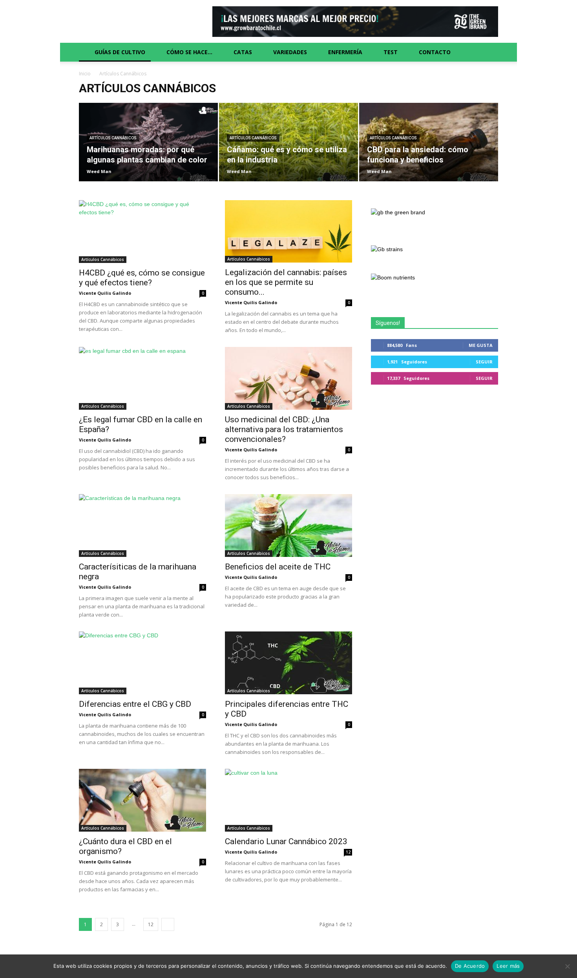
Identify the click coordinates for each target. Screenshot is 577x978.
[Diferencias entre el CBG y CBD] (142, 662)
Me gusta (481, 345)
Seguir (484, 362)
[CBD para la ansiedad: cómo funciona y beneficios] (428, 146)
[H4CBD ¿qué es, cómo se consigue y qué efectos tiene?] (142, 231)
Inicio (85, 73)
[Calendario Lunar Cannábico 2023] (288, 800)
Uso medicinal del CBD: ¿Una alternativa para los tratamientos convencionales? (284, 429)
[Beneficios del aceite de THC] (288, 525)
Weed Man (99, 171)
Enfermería (345, 52)
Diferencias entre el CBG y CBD (135, 704)
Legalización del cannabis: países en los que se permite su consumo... (286, 282)
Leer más (508, 966)
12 (348, 852)
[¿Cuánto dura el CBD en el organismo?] (142, 800)
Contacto (435, 52)
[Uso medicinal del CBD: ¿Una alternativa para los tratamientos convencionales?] (288, 378)
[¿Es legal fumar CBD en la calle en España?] (142, 378)
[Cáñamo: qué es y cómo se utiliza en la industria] (288, 146)
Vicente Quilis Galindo (105, 293)
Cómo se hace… (189, 52)
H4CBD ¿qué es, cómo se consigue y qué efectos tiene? (142, 277)
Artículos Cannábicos (113, 138)
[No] (567, 966)
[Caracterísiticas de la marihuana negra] (142, 525)
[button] (488, 52)
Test (390, 52)
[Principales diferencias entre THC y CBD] (288, 662)
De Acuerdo (470, 966)
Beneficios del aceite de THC (277, 566)
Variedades (290, 52)
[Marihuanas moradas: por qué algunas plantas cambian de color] (148, 146)
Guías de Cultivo (120, 52)
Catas (243, 52)
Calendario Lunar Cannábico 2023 (286, 841)
